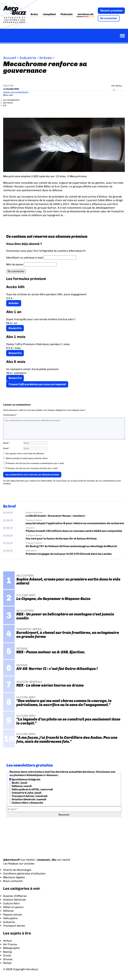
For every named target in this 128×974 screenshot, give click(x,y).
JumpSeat (49, 14)
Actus (34, 14)
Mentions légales (14, 877)
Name (6, 443)
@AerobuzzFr (12, 859)
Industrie (8, 86)
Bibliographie (11, 948)
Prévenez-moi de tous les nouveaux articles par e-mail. (32, 468)
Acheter (13, 303)
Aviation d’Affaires (15, 896)
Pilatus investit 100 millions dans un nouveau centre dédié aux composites (74, 530)
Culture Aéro (11, 903)
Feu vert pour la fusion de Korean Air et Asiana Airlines (61, 538)
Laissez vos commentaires (15, 92)
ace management (11, 100)
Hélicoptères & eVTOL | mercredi (32, 789)
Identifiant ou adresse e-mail (24, 257)
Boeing (7, 951)
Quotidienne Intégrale (25, 779)
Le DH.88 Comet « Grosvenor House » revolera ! (55, 515)
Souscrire (15, 328)
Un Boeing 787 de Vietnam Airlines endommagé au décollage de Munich (71, 546)
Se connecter (108, 18)
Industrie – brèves (36, 58)
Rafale (7, 963)
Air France (10, 944)
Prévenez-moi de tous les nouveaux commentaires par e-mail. (35, 463)
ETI (4, 105)
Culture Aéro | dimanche (27, 802)
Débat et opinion (13, 907)
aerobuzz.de (86, 14)
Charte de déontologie (17, 869)
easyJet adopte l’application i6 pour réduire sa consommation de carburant (75, 523)
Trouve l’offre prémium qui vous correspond (37, 384)
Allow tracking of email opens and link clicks (26, 458)
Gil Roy (119, 86)
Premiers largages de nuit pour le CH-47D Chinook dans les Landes (69, 553)
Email (6, 448)
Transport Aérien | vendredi (29, 796)
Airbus (7, 940)
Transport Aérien (34, 520)
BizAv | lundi (19, 782)
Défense (8, 910)
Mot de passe (14, 264)
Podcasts (66, 14)
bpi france (8, 103)
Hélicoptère (31, 550)
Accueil (9, 58)
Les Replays (10, 863)
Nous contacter (13, 881)
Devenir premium (111, 10)
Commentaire (10, 415)
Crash (7, 955)
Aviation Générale (34, 512)
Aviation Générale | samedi (28, 799)
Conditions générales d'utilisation (24, 873)
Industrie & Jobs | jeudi (26, 792)
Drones (7, 959)
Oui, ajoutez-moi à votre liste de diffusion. (24, 453)
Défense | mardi (21, 786)
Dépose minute (12, 914)
